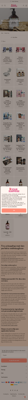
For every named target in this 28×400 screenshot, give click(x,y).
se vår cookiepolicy (12, 206)
